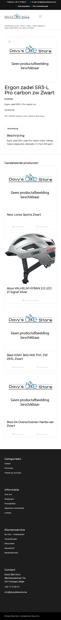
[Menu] (40, 16)
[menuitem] (41, 16)
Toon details (43, 227)
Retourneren (9, 543)
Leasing (8, 513)
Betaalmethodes (11, 553)
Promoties (9, 468)
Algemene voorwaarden (14, 508)
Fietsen (7, 464)
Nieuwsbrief (9, 548)
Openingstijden (24, 6)
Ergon (42, 116)
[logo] (25, 16)
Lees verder (19, 227)
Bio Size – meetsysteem (14, 534)
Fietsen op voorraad (13, 473)
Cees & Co (35, 616)
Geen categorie (29, 116)
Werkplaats (9, 499)
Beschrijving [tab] (13, 129)
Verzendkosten (11, 539)
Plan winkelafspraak (40, 6)
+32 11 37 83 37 (12, 587)
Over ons (8, 494)
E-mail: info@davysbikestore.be (44, 2)
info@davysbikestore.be (16, 592)
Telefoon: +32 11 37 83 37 (16, 2)
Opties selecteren (31, 300)
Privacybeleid (10, 504)
